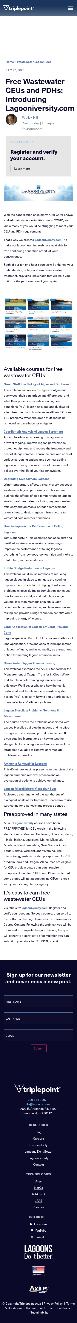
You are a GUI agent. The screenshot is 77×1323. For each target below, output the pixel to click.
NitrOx (38, 1187)
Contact (38, 1164)
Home (10, 62)
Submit (38, 1048)
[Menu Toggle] (70, 8)
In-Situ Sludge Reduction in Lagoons (29, 568)
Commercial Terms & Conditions (48, 1308)
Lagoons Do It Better (39, 1151)
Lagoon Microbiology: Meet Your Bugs (30, 788)
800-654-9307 (37, 1099)
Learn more (22, 168)
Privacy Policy (53, 1303)
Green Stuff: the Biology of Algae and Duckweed (37, 384)
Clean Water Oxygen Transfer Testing (29, 663)
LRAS (38, 1200)
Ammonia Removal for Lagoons (25, 763)
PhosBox (38, 1207)
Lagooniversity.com (48, 240)
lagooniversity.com (34, 908)
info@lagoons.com (37, 1104)
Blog (38, 1132)
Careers (38, 1138)
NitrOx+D (38, 1194)
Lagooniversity (23, 823)
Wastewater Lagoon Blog (34, 62)
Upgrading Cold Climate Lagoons (26, 479)
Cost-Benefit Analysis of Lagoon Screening (33, 431)
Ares (38, 1181)
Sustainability (39, 1145)
